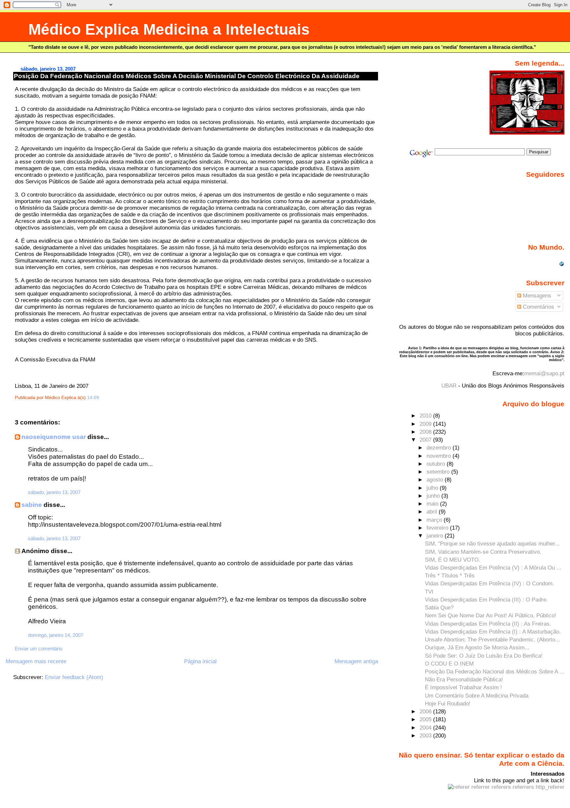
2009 (426, 424)
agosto (436, 480)
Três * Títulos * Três (450, 576)
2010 (426, 416)
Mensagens (536, 296)
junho (434, 496)
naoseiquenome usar (53, 436)
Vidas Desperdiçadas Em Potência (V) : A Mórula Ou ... (493, 568)
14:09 (93, 397)
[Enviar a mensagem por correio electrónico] (101, 397)
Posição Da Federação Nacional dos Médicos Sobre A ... (494, 671)
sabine (31, 504)
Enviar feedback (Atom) (74, 677)
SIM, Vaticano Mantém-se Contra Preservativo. (483, 552)
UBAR (449, 386)
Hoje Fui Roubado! (447, 703)
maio (433, 504)
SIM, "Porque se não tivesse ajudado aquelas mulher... (492, 544)
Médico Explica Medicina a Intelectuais (169, 29)
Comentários (537, 307)
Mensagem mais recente (36, 661)
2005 (426, 719)
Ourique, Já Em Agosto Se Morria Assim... (477, 647)
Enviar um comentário (38, 648)
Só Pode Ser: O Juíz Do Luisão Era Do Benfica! (484, 656)
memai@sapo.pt (544, 373)
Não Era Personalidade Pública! (464, 679)
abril (433, 512)
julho (433, 488)
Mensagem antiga (356, 661)
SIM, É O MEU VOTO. (452, 560)
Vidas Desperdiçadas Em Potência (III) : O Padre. (486, 600)
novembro (440, 456)
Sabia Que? (439, 608)
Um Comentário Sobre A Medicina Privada (476, 696)
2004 (426, 728)
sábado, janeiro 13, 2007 (54, 492)
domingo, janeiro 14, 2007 (55, 635)
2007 (426, 440)
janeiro (436, 536)
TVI (429, 592)
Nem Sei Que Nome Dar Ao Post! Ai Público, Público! (490, 615)
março (435, 520)
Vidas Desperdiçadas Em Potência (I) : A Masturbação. (493, 632)
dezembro (440, 448)
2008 (426, 432)
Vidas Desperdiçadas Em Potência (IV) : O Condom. (489, 583)
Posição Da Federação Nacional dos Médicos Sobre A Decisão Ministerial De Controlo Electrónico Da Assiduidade (187, 76)
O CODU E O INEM (449, 664)
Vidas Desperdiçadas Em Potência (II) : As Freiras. (488, 624)
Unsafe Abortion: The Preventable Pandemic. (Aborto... (492, 640)
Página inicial (200, 661)
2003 (426, 735)
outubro (437, 464)
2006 (426, 711)
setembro (439, 472)
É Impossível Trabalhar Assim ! (463, 687)
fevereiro (438, 528)
